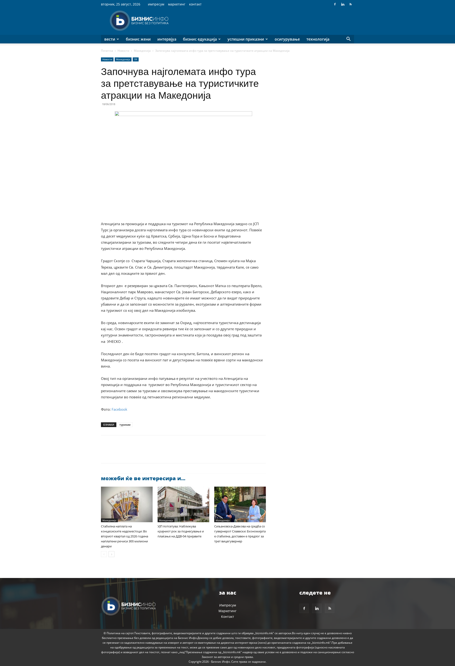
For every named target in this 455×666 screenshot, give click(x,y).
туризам (125, 424)
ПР (135, 59)
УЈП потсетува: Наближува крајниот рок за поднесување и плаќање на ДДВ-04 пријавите (181, 531)
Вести (109, 39)
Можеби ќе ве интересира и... (143, 478)
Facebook (119, 409)
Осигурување (287, 39)
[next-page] (111, 554)
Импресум (156, 4)
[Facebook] (334, 4)
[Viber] (160, 453)
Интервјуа (166, 39)
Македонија (142, 51)
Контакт (195, 4)
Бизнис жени (138, 39)
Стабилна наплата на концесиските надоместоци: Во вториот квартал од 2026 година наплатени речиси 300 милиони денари (124, 536)
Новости (123, 51)
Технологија (317, 39)
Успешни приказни (246, 39)
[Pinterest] (127, 453)
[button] (348, 39)
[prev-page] (104, 554)
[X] (116, 453)
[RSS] (350, 4)
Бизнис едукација (200, 39)
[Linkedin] (342, 4)
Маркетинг (176, 4)
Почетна (107, 51)
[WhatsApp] (138, 453)
